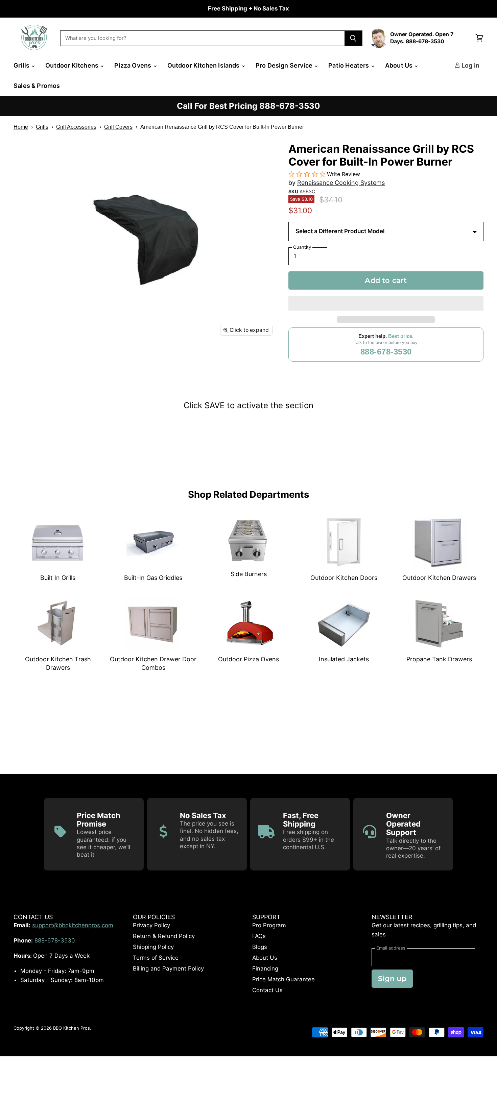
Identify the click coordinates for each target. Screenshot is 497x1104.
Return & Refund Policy (164, 936)
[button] (385, 303)
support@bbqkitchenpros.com (72, 925)
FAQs (259, 936)
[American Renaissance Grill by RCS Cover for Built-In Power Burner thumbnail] (26, 359)
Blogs (259, 946)
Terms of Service (156, 957)
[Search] (353, 38)
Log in (469, 65)
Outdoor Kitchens (72, 65)
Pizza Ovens (133, 65)
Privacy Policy (151, 925)
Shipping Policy (153, 946)
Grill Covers (118, 127)
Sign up (392, 978)
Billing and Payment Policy (168, 968)
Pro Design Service (285, 65)
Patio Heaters (349, 65)
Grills (22, 65)
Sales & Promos (37, 85)
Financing (265, 968)
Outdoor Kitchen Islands (204, 65)
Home (21, 127)
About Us (399, 65)
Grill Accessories (76, 127)
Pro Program (269, 925)
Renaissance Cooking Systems (341, 182)
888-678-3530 (386, 351)
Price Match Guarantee (283, 979)
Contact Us (267, 990)
